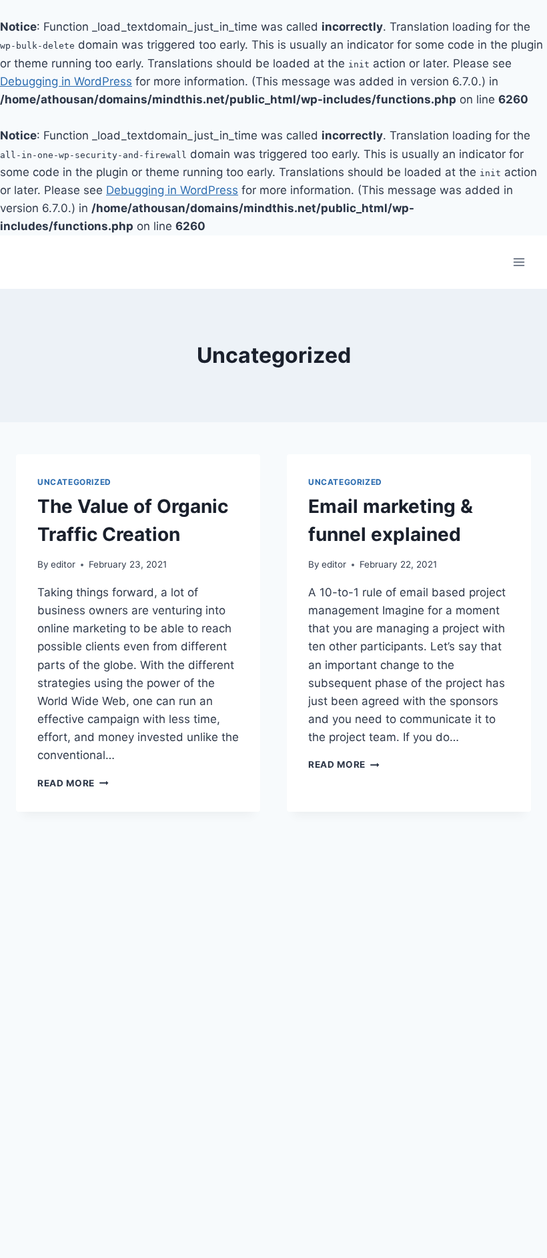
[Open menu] (518, 262)
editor (63, 564)
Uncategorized (74, 482)
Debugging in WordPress (66, 81)
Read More (73, 783)
